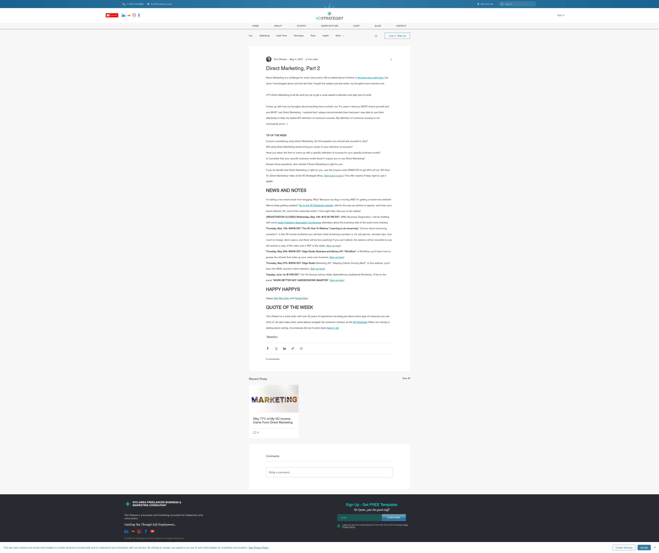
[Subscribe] (112, 15)
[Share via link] (292, 348)
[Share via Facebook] (267, 348)
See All (406, 378)
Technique (299, 35)
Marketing (264, 35)
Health (325, 35)
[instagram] (134, 15)
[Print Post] (301, 348)
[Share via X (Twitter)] (276, 348)
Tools (313, 35)
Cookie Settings (624, 547)
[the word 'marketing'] (274, 399)
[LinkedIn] (123, 15)
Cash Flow (281, 35)
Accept (644, 547)
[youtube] (152, 531)
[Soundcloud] (128, 15)
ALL (251, 35)
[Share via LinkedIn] (284, 348)
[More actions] (391, 59)
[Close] (655, 547)
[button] (356, 26)
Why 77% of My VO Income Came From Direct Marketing (273, 420)
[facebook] (139, 15)
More (338, 35)
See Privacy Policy (259, 547)
